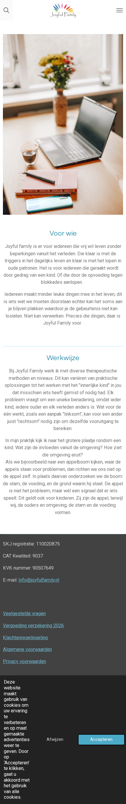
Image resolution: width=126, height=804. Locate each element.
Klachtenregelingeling (25, 637)
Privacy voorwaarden (24, 661)
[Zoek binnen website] (6, 10)
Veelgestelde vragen (24, 613)
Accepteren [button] (101, 739)
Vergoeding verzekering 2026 (33, 625)
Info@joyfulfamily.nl (38, 580)
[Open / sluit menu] (119, 10)
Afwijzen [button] (55, 739)
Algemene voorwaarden (27, 649)
